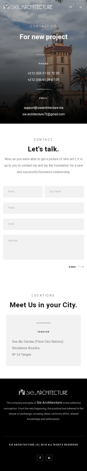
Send (72, 267)
